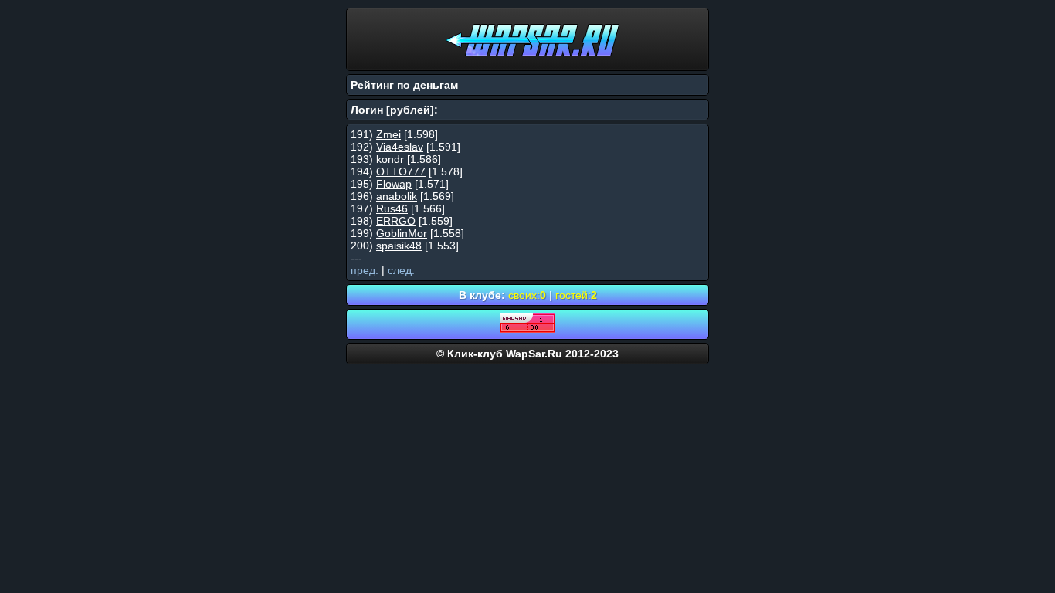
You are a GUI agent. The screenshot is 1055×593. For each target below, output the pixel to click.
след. (401, 270)
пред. (364, 270)
